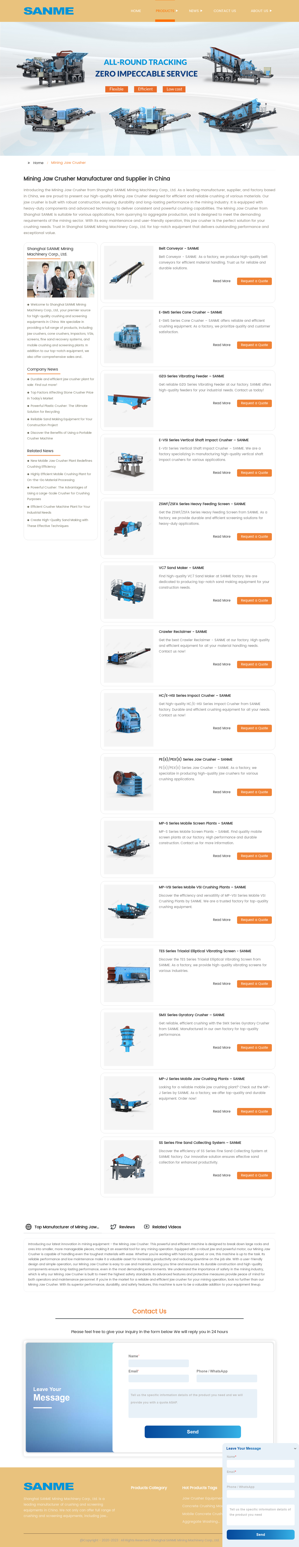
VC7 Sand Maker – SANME (181, 568)
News (194, 11)
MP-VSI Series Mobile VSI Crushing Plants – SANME (202, 887)
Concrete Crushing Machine (206, 1506)
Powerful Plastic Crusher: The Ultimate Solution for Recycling (57, 408)
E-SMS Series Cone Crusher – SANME (190, 312)
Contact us (225, 11)
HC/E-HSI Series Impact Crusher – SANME (195, 695)
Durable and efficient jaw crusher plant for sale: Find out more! (60, 382)
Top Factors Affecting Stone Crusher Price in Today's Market (60, 395)
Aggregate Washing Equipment (200, 1521)
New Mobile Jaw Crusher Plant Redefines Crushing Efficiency (59, 463)
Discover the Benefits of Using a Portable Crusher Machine (59, 435)
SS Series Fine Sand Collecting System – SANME (200, 1143)
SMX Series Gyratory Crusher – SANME (192, 1015)
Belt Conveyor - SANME (179, 248)
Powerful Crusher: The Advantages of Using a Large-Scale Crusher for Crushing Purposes (58, 493)
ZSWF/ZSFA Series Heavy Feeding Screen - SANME (202, 504)
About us (259, 11)
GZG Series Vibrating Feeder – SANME (191, 376)
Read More (221, 281)
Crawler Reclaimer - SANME (183, 632)
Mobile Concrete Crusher (204, 1514)
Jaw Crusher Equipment (203, 1498)
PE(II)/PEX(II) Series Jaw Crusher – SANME (195, 759)
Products (165, 11)
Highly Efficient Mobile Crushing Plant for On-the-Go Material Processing (59, 477)
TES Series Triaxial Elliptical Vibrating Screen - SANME (205, 951)
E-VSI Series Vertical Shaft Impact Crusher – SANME (204, 440)
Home (136, 11)
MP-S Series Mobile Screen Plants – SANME (196, 823)
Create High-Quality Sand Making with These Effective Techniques (57, 523)
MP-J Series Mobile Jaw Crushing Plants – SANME (202, 1079)
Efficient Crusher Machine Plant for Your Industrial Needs (58, 509)
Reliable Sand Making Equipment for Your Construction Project (59, 422)
